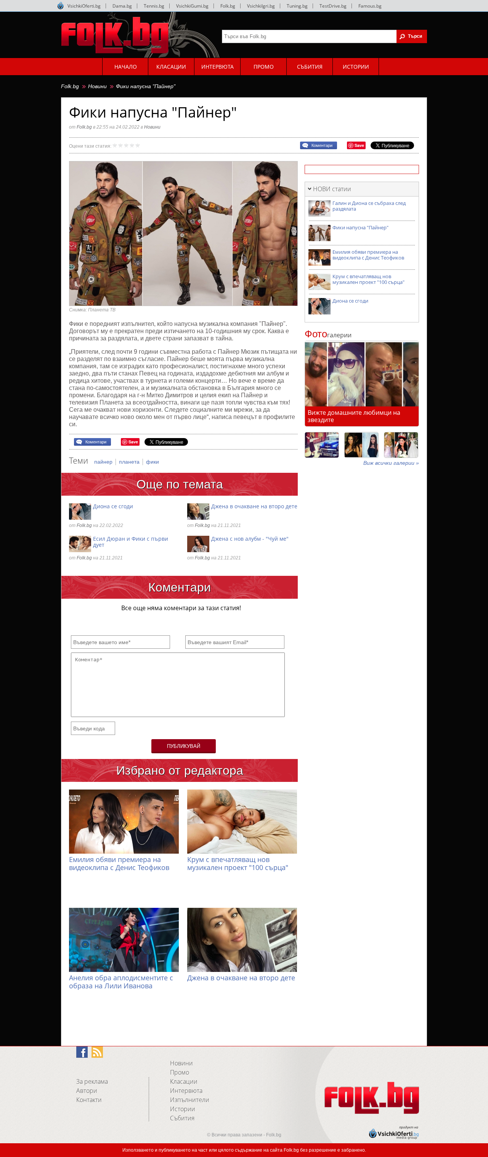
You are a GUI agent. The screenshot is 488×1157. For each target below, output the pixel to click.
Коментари (321, 145)
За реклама (92, 1081)
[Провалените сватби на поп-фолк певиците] (401, 445)
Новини (97, 86)
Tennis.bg (154, 6)
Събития (182, 1118)
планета (130, 462)
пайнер (104, 462)
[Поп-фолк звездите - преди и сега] (361, 445)
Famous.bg (370, 6)
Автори (86, 1090)
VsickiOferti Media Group (60, 6)
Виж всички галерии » (391, 463)
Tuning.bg (297, 6)
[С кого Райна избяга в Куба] (322, 445)
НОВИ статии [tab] (332, 189)
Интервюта (186, 1090)
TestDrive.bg (333, 6)
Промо (179, 1072)
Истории (182, 1109)
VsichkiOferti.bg (84, 6)
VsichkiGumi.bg (192, 6)
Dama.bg (122, 6)
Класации (183, 1081)
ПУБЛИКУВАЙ (183, 746)
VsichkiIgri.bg (261, 6)
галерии (328, 335)
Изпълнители (189, 1100)
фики (152, 462)
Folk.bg (227, 6)
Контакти (89, 1100)
